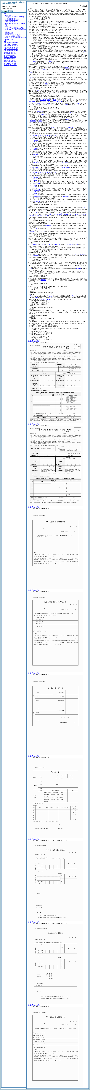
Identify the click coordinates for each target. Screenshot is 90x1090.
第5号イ (35, 193)
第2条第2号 (43, 100)
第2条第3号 (38, 103)
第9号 (49, 103)
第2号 (34, 149)
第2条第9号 (65, 162)
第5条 (73, 296)
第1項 (31, 77)
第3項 (40, 121)
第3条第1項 (40, 111)
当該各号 (70, 127)
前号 (34, 141)
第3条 (31, 296)
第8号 (54, 100)
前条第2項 (32, 231)
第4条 (50, 244)
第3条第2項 (33, 121)
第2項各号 (78, 103)
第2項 (66, 105)
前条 (38, 90)
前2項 (46, 84)
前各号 (34, 61)
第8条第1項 (70, 244)
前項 (31, 72)
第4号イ (35, 186)
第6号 (43, 103)
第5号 (48, 100)
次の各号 (56, 23)
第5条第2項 (57, 244)
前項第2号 (32, 101)
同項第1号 (59, 101)
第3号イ (35, 180)
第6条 (36, 297)
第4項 (43, 244)
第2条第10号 (65, 167)
